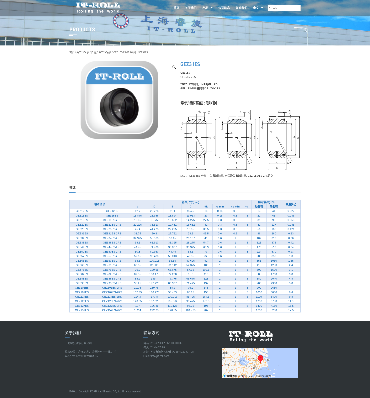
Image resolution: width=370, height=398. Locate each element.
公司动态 (214, 8)
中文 (246, 8)
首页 (166, 8)
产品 (195, 8)
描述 (72, 187)
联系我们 (231, 8)
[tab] (72, 187)
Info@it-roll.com (160, 356)
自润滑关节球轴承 (101, 52)
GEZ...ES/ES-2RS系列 (124, 52)
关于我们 (181, 8)
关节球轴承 (83, 52)
